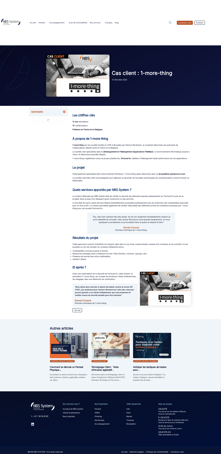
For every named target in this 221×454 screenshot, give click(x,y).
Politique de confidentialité (157, 452)
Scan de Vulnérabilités (78, 23)
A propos (108, 23)
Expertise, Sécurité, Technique (62, 361)
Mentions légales (137, 452)
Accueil (33, 23)
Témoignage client (99, 361)
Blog (117, 23)
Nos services (95, 23)
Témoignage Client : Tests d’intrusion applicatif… (105, 368)
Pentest (42, 23)
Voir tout (77, 310)
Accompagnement (56, 23)
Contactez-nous (184, 23)
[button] (169, 22)
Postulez (199, 23)
